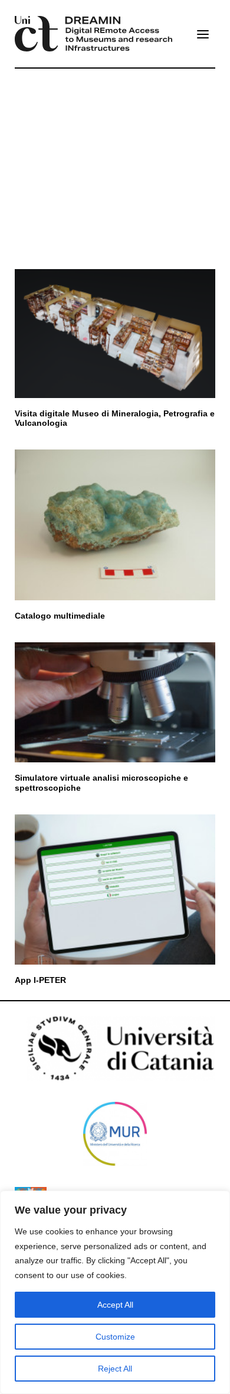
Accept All (115, 1304)
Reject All (115, 1368)
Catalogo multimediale (60, 615)
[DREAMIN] (93, 33)
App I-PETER (40, 980)
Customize (115, 1336)
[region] (115, 1292)
